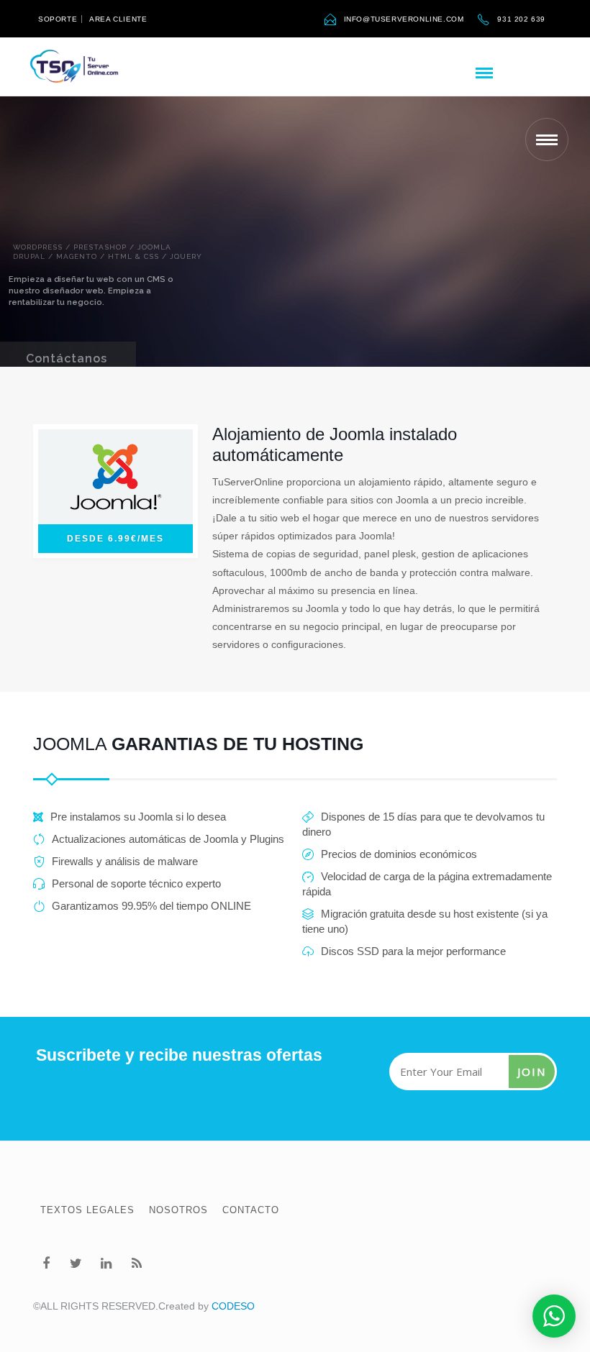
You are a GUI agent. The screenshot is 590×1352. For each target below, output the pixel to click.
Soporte (57, 19)
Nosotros (178, 1210)
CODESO (233, 1306)
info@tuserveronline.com (404, 19)
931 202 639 (521, 19)
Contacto (250, 1210)
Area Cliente (118, 19)
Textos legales (87, 1210)
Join (531, 1071)
